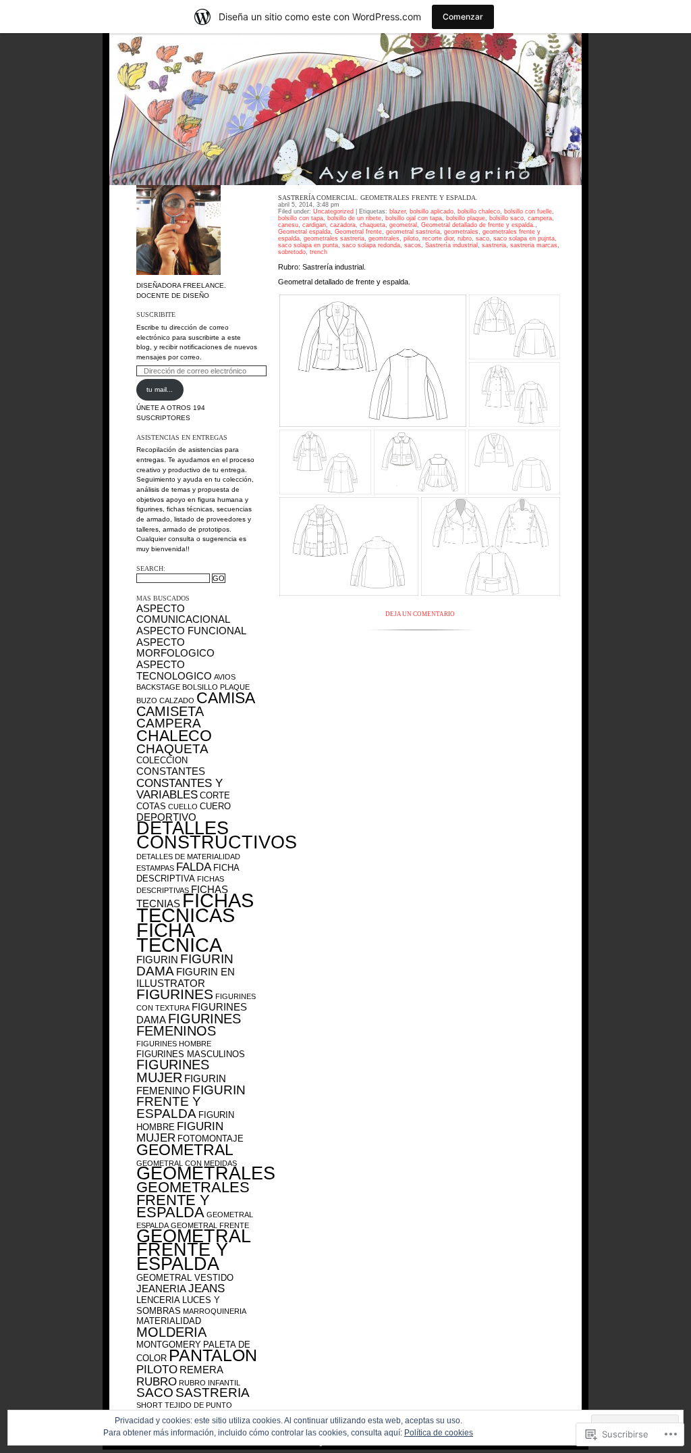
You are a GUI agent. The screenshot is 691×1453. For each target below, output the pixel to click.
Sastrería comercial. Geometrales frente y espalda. (378, 197)
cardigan (314, 225)
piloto (156, 1369)
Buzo (146, 700)
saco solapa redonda (371, 245)
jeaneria (161, 1288)
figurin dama (184, 965)
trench (318, 252)
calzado (176, 700)
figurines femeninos (188, 1025)
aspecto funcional (191, 630)
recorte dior (437, 238)
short (149, 1405)
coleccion (162, 760)
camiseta (170, 711)
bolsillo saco (506, 218)
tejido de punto (198, 1405)
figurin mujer (179, 1132)
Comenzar (463, 16)
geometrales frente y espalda (193, 1200)
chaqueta (172, 749)
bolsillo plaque (216, 687)
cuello (183, 806)
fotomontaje (210, 1138)
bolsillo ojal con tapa (413, 218)
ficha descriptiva (187, 873)
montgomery (168, 1345)
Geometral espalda (304, 231)
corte (215, 795)
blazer (397, 211)
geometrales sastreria (334, 238)
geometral (184, 1149)
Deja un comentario (420, 614)
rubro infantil (209, 1383)
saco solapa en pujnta (524, 238)
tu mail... (159, 389)
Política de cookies (438, 1432)
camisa (225, 698)
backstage (158, 687)
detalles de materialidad (188, 856)
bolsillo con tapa (300, 218)
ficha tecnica (179, 937)
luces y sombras (178, 1305)
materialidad (168, 1321)
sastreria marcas (533, 245)
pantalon (213, 1355)
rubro (156, 1381)
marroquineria (214, 1311)
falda (193, 866)
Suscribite (155, 314)
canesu (288, 225)
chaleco (174, 735)
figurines (174, 994)
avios (225, 677)
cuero (215, 806)
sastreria (212, 1392)
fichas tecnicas (195, 908)
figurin (157, 959)
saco (154, 1392)
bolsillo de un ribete (354, 218)
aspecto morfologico (175, 647)
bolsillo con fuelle (528, 211)
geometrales (205, 1173)
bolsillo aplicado (431, 211)
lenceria (158, 1300)
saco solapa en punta (308, 245)
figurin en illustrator (185, 977)
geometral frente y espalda (193, 1249)
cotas (151, 806)
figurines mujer (172, 1071)
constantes (170, 771)
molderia (171, 1332)
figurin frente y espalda (191, 1102)
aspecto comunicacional (183, 614)
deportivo (166, 817)
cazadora (343, 225)
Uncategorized (333, 211)
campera (168, 723)
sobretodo (292, 252)
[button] (373, 360)
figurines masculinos (190, 1054)
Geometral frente (358, 231)
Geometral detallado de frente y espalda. (478, 225)
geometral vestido (184, 1278)
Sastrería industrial (451, 245)
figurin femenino (181, 1084)
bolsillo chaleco (479, 211)
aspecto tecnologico (174, 670)
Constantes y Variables (179, 789)
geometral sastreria (413, 231)
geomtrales (383, 238)
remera (201, 1369)
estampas (155, 868)
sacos (412, 245)
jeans (206, 1288)
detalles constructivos (216, 834)
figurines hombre (173, 1044)
